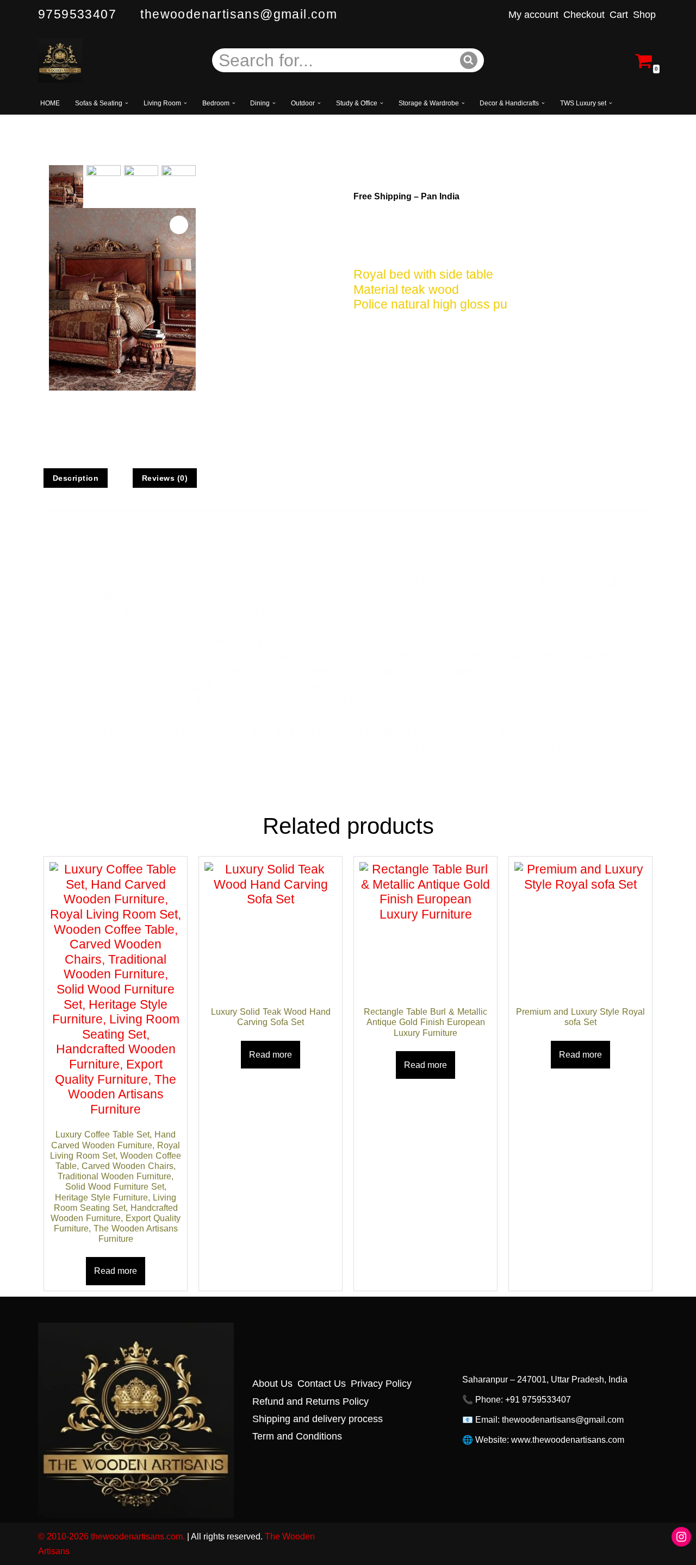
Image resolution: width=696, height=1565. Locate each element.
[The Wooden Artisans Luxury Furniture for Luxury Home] (60, 61)
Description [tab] (76, 478)
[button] (126, 103)
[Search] (469, 60)
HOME (50, 103)
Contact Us (321, 1383)
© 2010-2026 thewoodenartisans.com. (111, 1536)
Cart (619, 14)
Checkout (584, 14)
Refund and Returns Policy (310, 1401)
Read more (115, 1270)
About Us (272, 1383)
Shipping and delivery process (317, 1418)
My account (533, 14)
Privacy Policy (381, 1383)
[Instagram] (681, 1537)
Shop (644, 14)
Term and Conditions (297, 1436)
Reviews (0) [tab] (165, 478)
